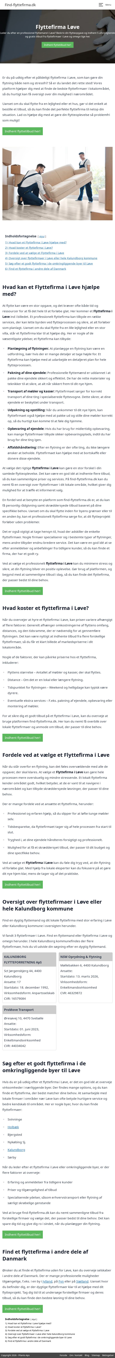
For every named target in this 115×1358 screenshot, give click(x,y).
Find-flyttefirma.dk (20, 4)
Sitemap (96, 1355)
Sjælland (82, 1281)
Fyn (61, 1281)
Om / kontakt (75, 1355)
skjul (41, 236)
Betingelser (108, 1355)
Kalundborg (16, 1150)
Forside (63, 1355)
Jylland (47, 1281)
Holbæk (13, 1127)
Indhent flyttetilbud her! (57, 45)
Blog (87, 1355)
